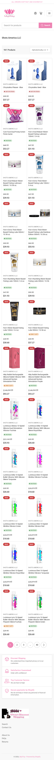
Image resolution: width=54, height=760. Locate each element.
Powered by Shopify (33, 757)
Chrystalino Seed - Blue (37, 87)
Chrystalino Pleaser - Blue (13, 87)
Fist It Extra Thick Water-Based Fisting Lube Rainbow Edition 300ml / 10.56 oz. (39, 232)
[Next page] (43, 645)
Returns (5, 742)
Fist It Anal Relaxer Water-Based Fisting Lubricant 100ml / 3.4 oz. (38, 134)
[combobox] (27, 25)
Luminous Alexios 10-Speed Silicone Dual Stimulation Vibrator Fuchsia (13, 428)
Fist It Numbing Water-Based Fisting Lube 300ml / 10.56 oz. (39, 281)
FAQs (4, 738)
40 (37, 645)
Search (47, 25)
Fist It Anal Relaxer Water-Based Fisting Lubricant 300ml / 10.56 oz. (13, 183)
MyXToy (22, 757)
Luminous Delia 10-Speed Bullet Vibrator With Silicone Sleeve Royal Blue (39, 428)
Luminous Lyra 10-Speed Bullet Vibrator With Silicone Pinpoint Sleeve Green (39, 619)
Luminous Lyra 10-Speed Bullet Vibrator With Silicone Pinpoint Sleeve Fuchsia (13, 619)
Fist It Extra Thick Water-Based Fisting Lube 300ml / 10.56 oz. (13, 232)
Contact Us (6, 727)
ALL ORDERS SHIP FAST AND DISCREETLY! (27, 2)
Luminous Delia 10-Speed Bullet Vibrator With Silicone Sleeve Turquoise (13, 477)
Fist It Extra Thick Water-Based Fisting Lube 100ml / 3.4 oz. (38, 183)
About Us (6, 735)
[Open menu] (49, 13)
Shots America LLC (10, 84)
